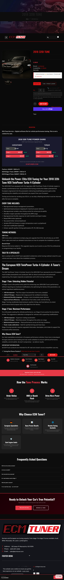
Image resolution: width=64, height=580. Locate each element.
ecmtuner (41, 66)
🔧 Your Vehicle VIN (54, 89)
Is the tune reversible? (6, 470)
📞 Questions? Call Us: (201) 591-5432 (32, 372)
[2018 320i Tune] (8, 81)
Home (27, 19)
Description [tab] (32, 127)
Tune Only (37, 83)
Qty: (34, 90)
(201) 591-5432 (39, 76)
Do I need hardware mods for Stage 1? (9, 478)
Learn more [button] (25, 571)
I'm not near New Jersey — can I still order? (10, 486)
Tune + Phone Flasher (49, 83)
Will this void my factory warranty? (8, 465)
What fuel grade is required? (7, 482)
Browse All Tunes (40, 507)
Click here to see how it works (30, 351)
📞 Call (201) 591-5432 (23, 507)
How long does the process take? (8, 474)
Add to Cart (43, 104)
